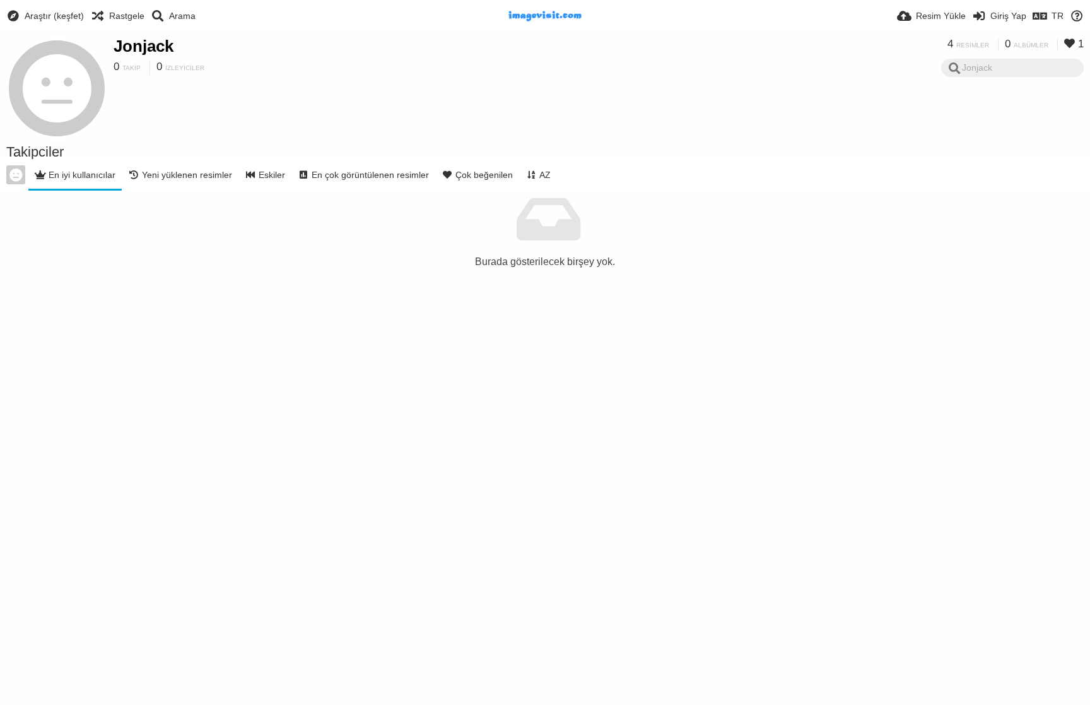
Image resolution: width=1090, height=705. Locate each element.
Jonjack (143, 46)
